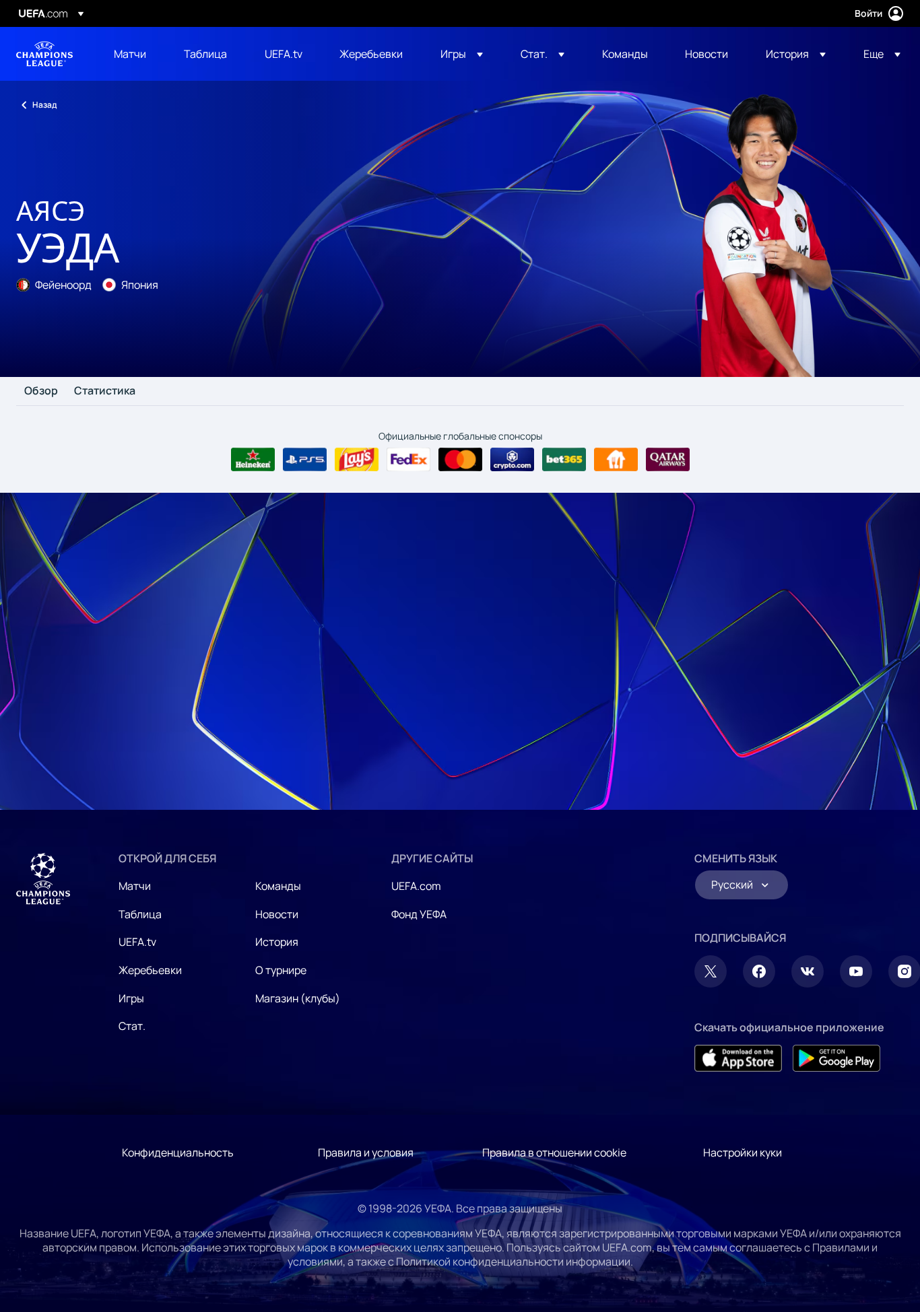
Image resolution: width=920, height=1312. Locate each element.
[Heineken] (253, 460)
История (276, 941)
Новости (276, 914)
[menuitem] (132, 54)
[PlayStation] (305, 460)
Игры (131, 998)
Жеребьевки (150, 970)
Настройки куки (742, 1152)
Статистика (104, 391)
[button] (462, 54)
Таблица (140, 914)
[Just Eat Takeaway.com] (616, 460)
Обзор (41, 391)
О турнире (280, 970)
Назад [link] (44, 104)
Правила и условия (366, 1152)
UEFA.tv (137, 941)
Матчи (135, 885)
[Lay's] (357, 460)
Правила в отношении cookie (554, 1152)
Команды (278, 885)
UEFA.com (416, 885)
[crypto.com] (512, 460)
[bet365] (564, 460)
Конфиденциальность (178, 1152)
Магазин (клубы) (297, 998)
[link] (130, 54)
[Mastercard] (460, 460)
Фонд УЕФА (419, 914)
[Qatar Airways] (668, 460)
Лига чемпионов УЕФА (44, 54)
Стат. (132, 1025)
